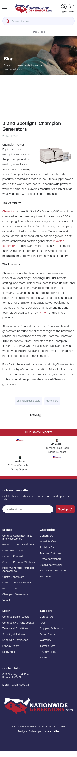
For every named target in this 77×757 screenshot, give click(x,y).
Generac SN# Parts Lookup (18, 623)
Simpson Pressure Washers (18, 562)
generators (52, 401)
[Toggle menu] (4, 8)
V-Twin (43, 312)
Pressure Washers (50, 559)
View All (7, 600)
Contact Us (46, 617)
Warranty (45, 640)
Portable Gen (47, 547)
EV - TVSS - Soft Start (53, 570)
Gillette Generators (13, 577)
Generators (46, 536)
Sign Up (63, 509)
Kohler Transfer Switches (17, 583)
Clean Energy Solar (51, 565)
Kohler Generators (13, 550)
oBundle (53, 731)
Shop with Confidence (15, 640)
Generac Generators (14, 556)
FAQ (42, 623)
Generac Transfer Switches (18, 544)
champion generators (28, 401)
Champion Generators (15, 594)
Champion (8, 211)
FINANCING (46, 576)
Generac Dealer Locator (16, 617)
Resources (8, 652)
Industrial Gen (48, 541)
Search (7, 21)
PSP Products (10, 588)
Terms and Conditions (15, 628)
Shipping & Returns (13, 634)
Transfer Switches (50, 553)
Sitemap (45, 657)
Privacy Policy (10, 646)
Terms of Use (47, 646)
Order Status (47, 634)
